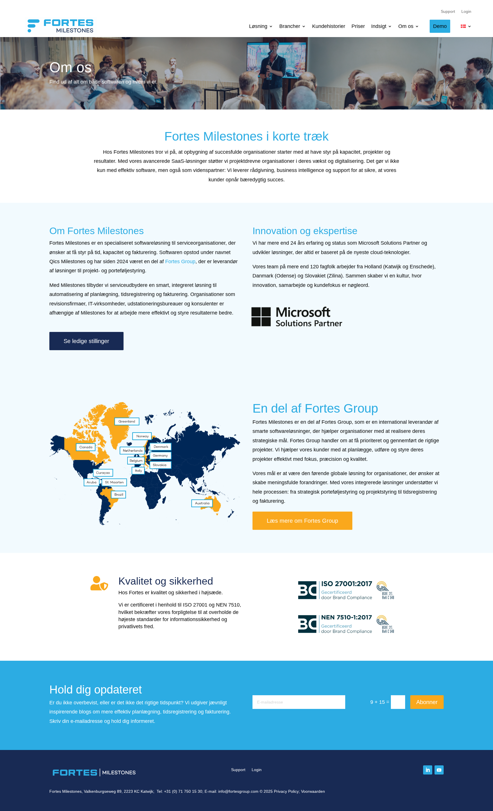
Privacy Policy (286, 791)
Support (448, 11)
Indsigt (378, 26)
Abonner (427, 702)
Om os (405, 26)
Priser (358, 26)
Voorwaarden (313, 791)
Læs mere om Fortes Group (302, 521)
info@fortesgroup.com (238, 791)
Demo (440, 26)
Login (467, 11)
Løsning (258, 26)
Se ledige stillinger (86, 341)
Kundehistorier (328, 26)
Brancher (289, 26)
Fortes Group (180, 261)
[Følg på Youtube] (439, 769)
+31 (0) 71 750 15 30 (183, 791)
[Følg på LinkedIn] (427, 769)
